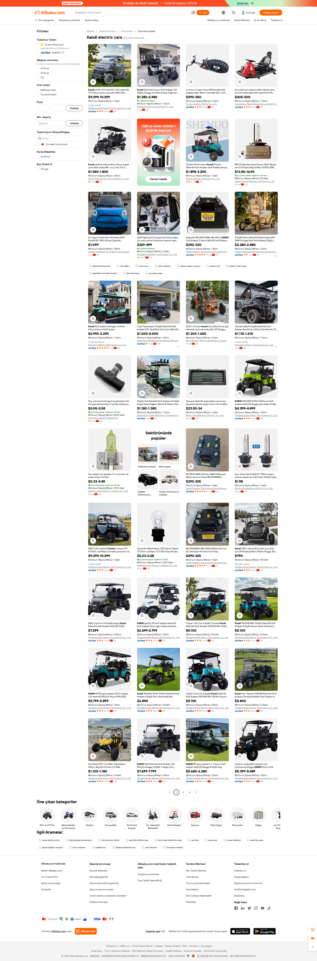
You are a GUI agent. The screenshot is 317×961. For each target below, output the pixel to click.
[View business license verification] (188, 956)
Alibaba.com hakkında (53, 863)
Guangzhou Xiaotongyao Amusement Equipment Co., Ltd (256, 104)
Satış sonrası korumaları (101, 889)
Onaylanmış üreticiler (148, 874)
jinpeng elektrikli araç (126, 847)
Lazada (158, 946)
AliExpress (111, 946)
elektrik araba (256, 840)
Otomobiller (127, 31)
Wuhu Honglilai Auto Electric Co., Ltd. (205, 415)
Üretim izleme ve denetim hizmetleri (107, 895)
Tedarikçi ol (240, 870)
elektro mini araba (237, 266)
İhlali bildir (191, 902)
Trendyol (193, 946)
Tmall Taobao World (142, 946)
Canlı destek (192, 877)
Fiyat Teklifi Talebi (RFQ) (150, 880)
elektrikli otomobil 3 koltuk (104, 273)
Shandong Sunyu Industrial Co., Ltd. (155, 106)
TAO (184, 946)
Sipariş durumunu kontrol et (248, 883)
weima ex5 (215, 266)
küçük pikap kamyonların (80, 840)
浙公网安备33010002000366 (212, 956)
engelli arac (100, 847)
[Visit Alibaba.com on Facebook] (236, 908)
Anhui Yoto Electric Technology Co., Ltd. (108, 178)
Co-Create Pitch (49, 877)
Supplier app (153, 931)
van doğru (124, 266)
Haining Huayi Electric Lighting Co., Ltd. (255, 181)
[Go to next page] (196, 792)
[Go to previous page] (170, 792)
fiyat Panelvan (132, 273)
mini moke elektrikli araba (170, 840)
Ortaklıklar (239, 895)
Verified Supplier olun (245, 889)
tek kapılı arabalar (175, 847)
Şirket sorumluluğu (51, 883)
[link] (312, 929)
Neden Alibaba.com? (51, 870)
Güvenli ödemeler (98, 870)
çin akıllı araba (155, 273)
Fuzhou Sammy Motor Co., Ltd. (201, 104)
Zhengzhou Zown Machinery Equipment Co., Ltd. (158, 415)
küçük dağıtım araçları (52, 847)
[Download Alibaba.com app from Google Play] (264, 931)
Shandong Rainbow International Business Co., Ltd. (158, 340)
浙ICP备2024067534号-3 (243, 956)
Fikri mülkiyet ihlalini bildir (199, 895)
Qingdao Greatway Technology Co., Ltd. (157, 254)
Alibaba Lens (59, 931)
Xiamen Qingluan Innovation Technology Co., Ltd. (109, 251)
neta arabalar (164, 266)
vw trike (195, 840)
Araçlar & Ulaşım (107, 31)
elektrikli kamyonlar (101, 266)
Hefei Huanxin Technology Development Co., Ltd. (207, 251)
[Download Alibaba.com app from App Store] (240, 931)
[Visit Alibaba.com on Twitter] (249, 908)
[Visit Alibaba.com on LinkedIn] (243, 908)
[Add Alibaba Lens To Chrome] (86, 931)
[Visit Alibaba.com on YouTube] (262, 908)
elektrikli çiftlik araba (138, 840)
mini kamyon (151, 847)
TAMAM (74, 108)
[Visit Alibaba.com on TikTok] (269, 908)
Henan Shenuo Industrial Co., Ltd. (203, 178)
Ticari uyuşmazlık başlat (198, 883)
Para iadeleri (192, 889)
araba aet (212, 840)
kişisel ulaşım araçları (190, 266)
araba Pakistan (234, 840)
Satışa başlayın (241, 877)
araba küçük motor (51, 840)
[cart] (234, 13)
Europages (206, 946)
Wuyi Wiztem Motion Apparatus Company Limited (207, 340)
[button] (193, 13)
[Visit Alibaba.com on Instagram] (256, 908)
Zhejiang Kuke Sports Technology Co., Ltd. (109, 108)
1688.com (125, 946)
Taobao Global (172, 946)
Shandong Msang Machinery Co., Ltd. (107, 345)
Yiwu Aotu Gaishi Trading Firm (103, 418)
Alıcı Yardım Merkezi (196, 870)
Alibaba (90, 31)
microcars (143, 266)
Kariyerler (46, 889)
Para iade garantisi (98, 877)
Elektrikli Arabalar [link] (146, 31)
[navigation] (60, 412)
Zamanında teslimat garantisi (104, 883)
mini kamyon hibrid (110, 840)
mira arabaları (79, 847)
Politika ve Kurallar (98, 902)
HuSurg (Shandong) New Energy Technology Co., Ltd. (256, 251)
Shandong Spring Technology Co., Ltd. (254, 345)
